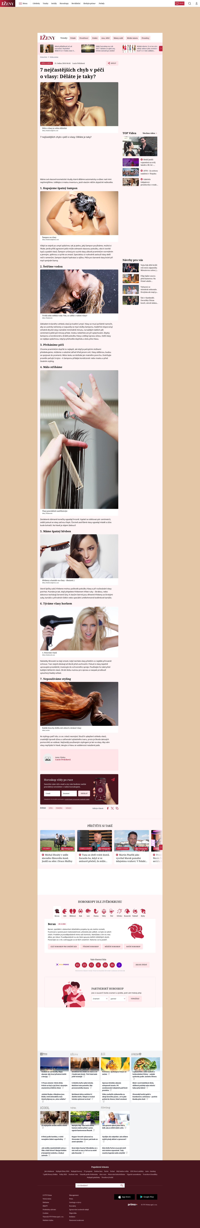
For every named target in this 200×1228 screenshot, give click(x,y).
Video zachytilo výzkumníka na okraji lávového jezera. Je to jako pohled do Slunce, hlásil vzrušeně (114, 1096)
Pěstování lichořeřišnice (116, 1174)
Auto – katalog (150, 1171)
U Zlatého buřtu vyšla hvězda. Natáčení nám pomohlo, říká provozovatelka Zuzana (82, 1085)
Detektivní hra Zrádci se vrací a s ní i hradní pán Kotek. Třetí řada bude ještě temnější (84, 1074)
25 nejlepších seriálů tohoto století (54, 1125)
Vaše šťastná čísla (98, 959)
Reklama (46, 1202)
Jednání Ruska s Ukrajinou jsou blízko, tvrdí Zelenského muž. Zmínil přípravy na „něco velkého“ (53, 1096)
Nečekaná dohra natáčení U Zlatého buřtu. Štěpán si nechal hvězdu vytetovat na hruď (83, 1096)
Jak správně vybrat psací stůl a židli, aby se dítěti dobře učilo (113, 1127)
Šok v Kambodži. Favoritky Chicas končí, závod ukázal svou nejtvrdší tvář (149, 300)
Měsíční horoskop (112, 947)
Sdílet (113, 64)
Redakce (72, 1217)
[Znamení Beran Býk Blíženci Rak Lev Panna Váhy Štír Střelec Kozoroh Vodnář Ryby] (69, 793)
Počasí (112, 1171)
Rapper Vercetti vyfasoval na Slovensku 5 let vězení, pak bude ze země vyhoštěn (85, 1139)
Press (71, 1199)
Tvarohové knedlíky (150, 1174)
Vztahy (45, 3)
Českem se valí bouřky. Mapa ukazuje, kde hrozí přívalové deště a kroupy (53, 1074)
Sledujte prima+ (89, 3)
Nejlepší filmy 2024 (62, 1171)
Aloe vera (102, 1174)
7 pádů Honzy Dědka (50, 1174)
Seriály (54, 3)
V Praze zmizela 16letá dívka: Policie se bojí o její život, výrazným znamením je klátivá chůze (54, 1085)
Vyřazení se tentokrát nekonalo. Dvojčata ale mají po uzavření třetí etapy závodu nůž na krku (149, 289)
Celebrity (36, 3)
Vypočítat (135, 999)
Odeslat (84, 793)
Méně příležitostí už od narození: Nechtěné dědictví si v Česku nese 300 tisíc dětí (65, 49)
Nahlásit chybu (48, 1220)
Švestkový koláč (107, 1177)
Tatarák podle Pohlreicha (89, 1174)
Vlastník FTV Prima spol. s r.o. (53, 1217)
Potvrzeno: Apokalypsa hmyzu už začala (114, 1073)
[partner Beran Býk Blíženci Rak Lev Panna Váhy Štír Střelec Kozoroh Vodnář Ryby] (117, 999)
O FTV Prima (47, 1195)
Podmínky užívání (49, 1209)
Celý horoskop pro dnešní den (64, 947)
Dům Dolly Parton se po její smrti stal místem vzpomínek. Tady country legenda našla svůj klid (114, 1150)
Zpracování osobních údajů (79, 1209)
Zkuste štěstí (141, 965)
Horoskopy (64, 3)
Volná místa (47, 1199)
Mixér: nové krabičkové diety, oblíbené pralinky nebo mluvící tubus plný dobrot (144, 1085)
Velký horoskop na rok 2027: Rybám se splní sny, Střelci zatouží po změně (105, 48)
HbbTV (45, 1206)
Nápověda (73, 1213)
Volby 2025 (63, 1174)
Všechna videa (149, 133)
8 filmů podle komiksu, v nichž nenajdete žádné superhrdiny (52, 1138)
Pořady (101, 3)
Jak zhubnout (49, 1171)
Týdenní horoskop (91, 947)
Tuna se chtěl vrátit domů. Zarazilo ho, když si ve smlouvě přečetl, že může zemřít (94, 859)
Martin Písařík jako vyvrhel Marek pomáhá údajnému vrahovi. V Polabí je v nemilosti (130, 859)
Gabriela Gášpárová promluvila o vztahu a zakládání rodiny (149, 183)
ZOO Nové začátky (137, 1171)
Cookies (45, 1213)
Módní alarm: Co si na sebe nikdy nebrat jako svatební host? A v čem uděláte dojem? (147, 49)
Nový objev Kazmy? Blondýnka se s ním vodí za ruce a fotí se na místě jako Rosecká (84, 1150)
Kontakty (72, 1206)
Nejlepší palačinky (93, 1177)
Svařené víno (73, 1174)
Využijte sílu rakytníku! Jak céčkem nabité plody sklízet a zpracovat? (115, 1138)
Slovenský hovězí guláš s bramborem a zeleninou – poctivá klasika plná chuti (145, 1096)
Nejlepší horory (76, 1171)
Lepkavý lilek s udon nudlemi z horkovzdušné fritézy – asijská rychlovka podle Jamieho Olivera (145, 1074)
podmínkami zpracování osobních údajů (77, 799)
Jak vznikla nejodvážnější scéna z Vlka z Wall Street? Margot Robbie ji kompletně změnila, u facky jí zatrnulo (53, 1151)
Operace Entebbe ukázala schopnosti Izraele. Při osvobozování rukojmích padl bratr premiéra (115, 1086)
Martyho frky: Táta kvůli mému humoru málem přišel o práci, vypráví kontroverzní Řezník (83, 1128)
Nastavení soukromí (76, 1220)
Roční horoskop (133, 947)
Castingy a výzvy (75, 1202)
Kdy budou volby (122, 1171)
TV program (88, 1171)
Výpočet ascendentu (134, 1174)
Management (74, 1195)
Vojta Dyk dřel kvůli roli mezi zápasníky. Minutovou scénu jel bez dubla (149, 268)
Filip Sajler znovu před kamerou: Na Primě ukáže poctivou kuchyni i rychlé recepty (148, 278)
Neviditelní (76, 3)
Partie (106, 1171)
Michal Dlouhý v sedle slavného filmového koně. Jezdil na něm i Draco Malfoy (57, 858)
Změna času (98, 1171)
